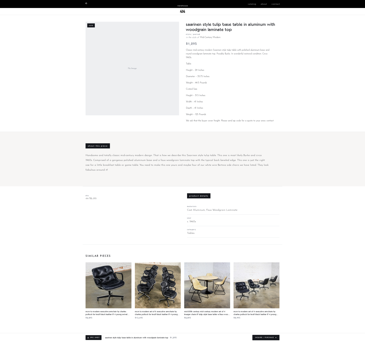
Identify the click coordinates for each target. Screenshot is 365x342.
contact (276, 4)
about (264, 4)
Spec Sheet (95, 337)
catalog (252, 4)
